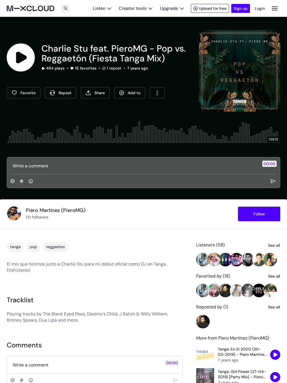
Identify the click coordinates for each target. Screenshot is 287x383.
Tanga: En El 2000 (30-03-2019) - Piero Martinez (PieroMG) (242, 352)
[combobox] (157, 92)
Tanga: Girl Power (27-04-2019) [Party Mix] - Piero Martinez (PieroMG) (242, 374)
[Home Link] (30, 8)
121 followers (37, 217)
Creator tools (133, 8)
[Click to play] (21, 57)
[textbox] (134, 166)
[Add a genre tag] (21, 181)
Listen (99, 8)
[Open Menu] (274, 8)
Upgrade (169, 8)
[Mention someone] (12, 181)
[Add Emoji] (30, 181)
